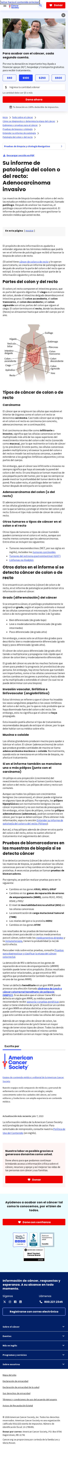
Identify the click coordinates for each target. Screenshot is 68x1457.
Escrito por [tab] (12, 1046)
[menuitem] (61, 146)
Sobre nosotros (11, 1364)
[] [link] (29, 230)
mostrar (30, 230)
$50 (9, 78)
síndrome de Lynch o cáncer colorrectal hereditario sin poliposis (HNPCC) (32, 992)
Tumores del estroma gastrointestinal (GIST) (35, 556)
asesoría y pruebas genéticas (43, 1001)
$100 (26, 78)
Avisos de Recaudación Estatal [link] (18, 1405)
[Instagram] (10, 1302)
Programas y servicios (15, 1354)
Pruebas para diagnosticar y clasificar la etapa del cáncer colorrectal (33, 953)
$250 (42, 78)
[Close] (63, 15)
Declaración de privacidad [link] (15, 1381)
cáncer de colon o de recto (34, 261)
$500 (58, 78)
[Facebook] (15, 1302)
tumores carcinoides (44, 552)
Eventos (7, 1336)
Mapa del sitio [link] (9, 1375)
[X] (5, 1302)
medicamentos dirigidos (49, 937)
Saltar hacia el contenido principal (19, 2)
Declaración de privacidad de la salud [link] (21, 1387)
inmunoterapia (13, 941)
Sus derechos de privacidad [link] (16, 1393)
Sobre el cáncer (11, 1326)
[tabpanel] (34, 1080)
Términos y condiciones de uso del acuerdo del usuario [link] (30, 1399)
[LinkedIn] (20, 1302)
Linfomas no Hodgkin (21, 560)
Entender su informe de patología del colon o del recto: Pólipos (33, 822)
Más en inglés (10, 1345)
